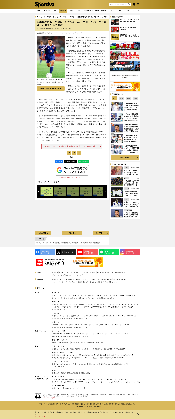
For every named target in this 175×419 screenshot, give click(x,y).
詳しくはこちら (40, 416)
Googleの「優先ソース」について (70, 177)
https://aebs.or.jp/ (49, 398)
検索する (129, 4)
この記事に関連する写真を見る (49, 88)
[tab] (55, 11)
